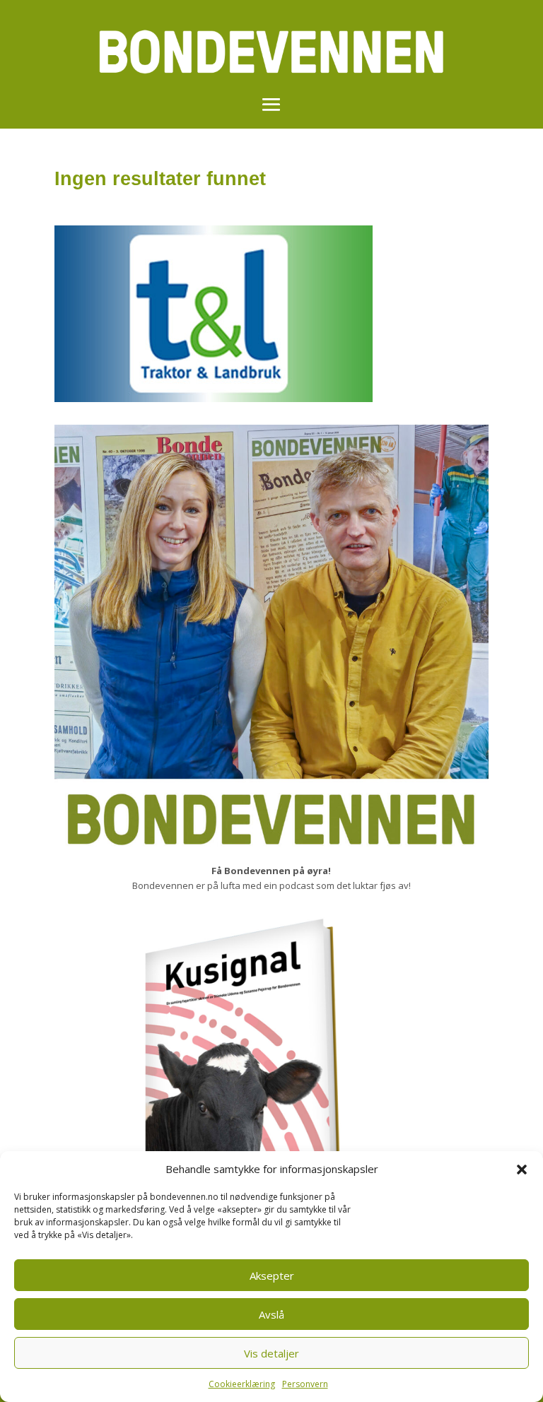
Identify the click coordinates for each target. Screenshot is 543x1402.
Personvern (305, 1384)
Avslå (271, 1314)
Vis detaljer (271, 1353)
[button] (522, 1169)
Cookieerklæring (242, 1384)
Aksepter (272, 1275)
